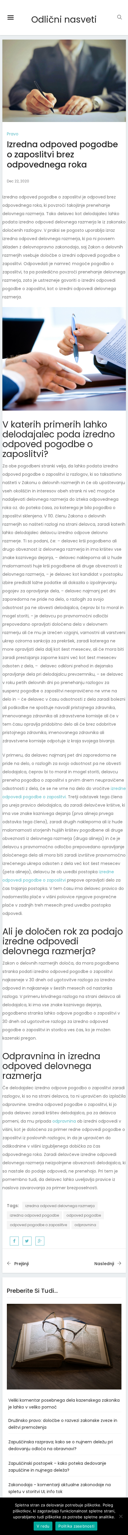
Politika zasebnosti (76, 1526)
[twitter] (27, 1241)
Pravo (12, 134)
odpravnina (64, 1121)
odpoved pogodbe (83, 1215)
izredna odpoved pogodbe (34, 1215)
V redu (43, 1526)
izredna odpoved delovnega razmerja (60, 1205)
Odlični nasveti (64, 19)
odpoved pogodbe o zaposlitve (38, 1224)
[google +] (40, 1241)
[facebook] (14, 1241)
